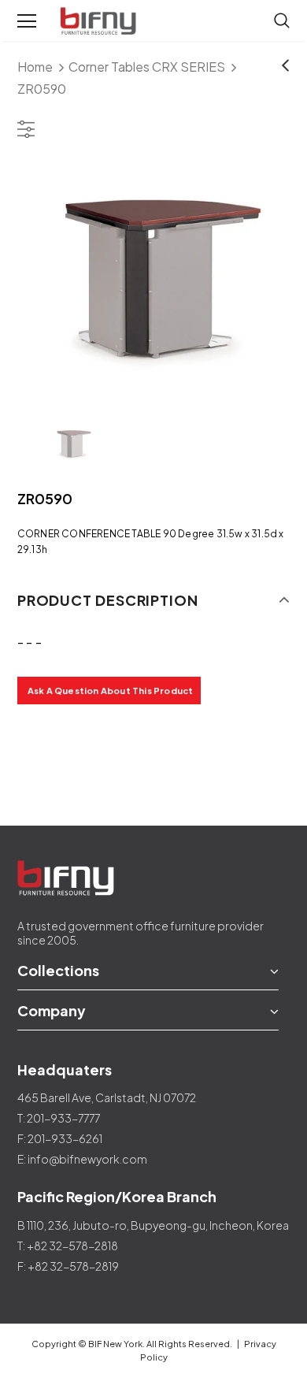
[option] (153, 281)
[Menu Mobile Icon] (26, 21)
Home (35, 66)
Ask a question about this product (111, 690)
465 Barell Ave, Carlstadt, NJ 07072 (106, 1097)
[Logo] (100, 21)
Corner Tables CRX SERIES (146, 66)
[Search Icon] (282, 21)
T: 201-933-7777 (58, 1118)
